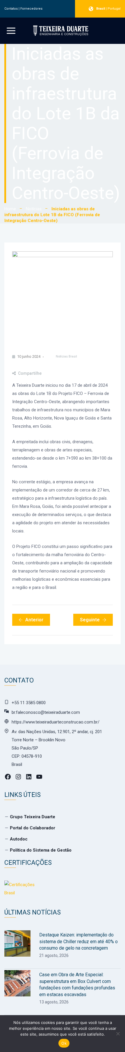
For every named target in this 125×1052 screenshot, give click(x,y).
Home (10, 209)
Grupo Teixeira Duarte (32, 816)
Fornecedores (31, 9)
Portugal (114, 9)
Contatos (11, 9)
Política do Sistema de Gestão (41, 850)
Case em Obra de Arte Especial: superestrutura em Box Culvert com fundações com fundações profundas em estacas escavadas (77, 984)
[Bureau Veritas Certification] (21, 892)
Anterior (34, 620)
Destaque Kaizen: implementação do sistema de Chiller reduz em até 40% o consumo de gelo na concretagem (78, 941)
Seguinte (90, 620)
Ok (64, 1043)
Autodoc (19, 839)
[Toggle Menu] (11, 30)
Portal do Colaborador (32, 828)
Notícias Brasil (66, 356)
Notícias (34, 209)
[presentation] (17, 943)
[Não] (118, 1033)
